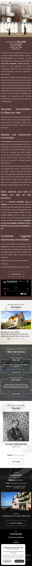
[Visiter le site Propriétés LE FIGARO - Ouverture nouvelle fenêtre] (26, 555)
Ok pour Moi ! (19, 561)
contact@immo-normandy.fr (18, 483)
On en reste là (19, 545)
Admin (27, 560)
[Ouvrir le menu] (30, 3)
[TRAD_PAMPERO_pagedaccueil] (9, 6)
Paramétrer (7, 561)
